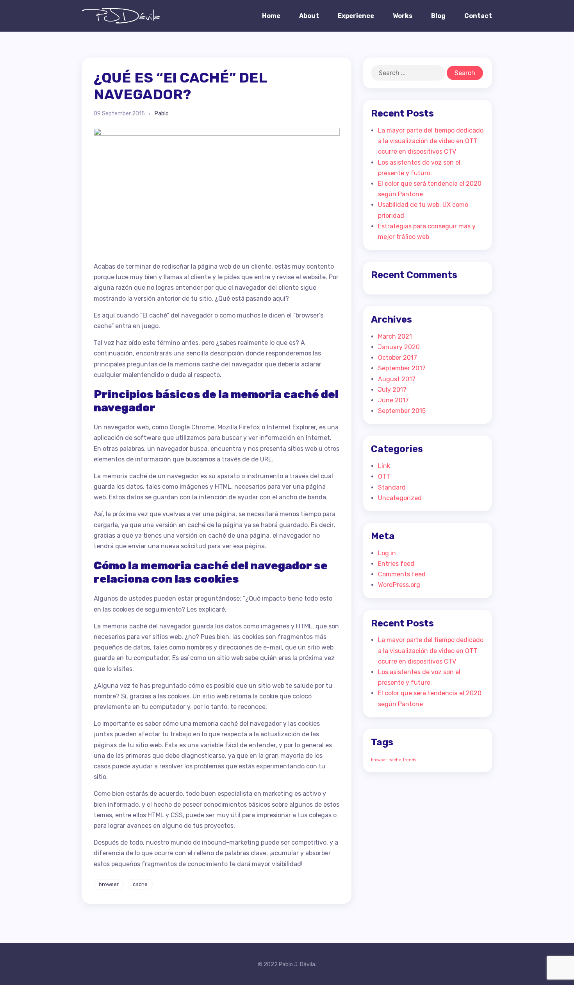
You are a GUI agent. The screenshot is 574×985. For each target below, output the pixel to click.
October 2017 (397, 357)
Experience (356, 16)
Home (271, 16)
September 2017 (402, 368)
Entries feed (396, 563)
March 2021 (395, 336)
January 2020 (399, 347)
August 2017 (396, 379)
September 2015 (402, 410)
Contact (478, 16)
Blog (438, 16)
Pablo (162, 113)
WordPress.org (399, 584)
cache (140, 884)
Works (402, 16)
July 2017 (392, 389)
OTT (384, 476)
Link (384, 466)
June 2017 (393, 400)
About (309, 16)
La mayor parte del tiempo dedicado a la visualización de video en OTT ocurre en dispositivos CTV (430, 141)
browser (109, 884)
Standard (392, 487)
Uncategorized (400, 498)
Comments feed (402, 574)
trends (409, 760)
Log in (387, 553)
